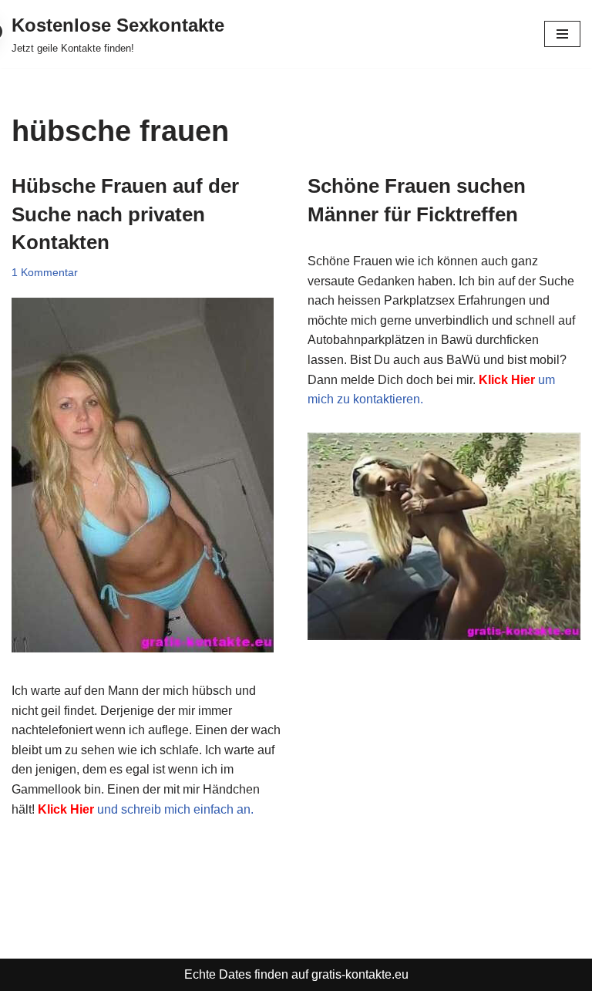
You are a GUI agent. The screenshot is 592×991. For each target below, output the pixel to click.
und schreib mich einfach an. (146, 809)
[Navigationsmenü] (562, 34)
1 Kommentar (45, 272)
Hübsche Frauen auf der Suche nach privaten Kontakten (125, 214)
